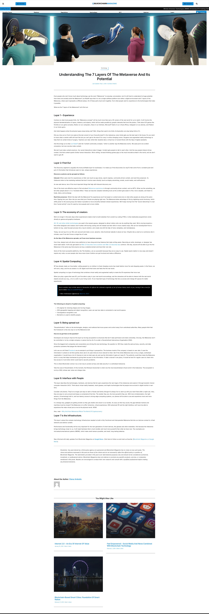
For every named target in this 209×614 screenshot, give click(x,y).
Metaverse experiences (95, 188)
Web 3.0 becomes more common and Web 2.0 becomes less (100, 244)
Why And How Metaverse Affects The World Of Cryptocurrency (82, 411)
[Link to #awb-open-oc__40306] (3, 4)
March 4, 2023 (84, 293)
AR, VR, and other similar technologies (66, 223)
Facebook (72, 350)
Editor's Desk (67, 546)
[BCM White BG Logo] (104, 3)
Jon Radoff (74, 144)
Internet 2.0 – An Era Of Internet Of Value (72, 544)
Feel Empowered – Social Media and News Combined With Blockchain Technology (129, 545)
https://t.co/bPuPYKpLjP (75, 289)
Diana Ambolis (113, 83)
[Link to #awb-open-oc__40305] (201, 4)
